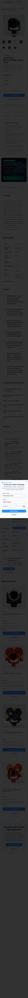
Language (4, 499)
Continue (14, 514)
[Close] (26, 482)
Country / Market (6, 493)
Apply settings (14, 511)
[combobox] (14, 495)
